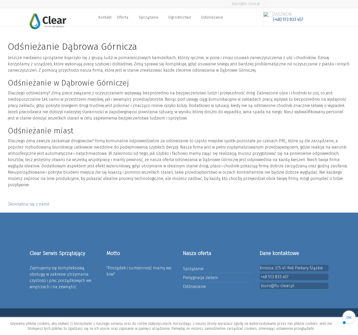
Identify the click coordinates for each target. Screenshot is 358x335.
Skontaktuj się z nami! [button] (28, 204)
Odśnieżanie (212, 17)
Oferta (122, 17)
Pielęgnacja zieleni (200, 277)
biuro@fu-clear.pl (246, 4)
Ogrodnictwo (179, 17)
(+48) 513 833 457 (288, 19)
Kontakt (105, 17)
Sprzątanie (149, 17)
